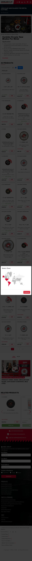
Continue (26, 292)
